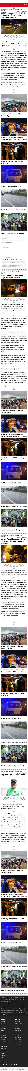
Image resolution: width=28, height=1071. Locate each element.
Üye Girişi (3, 1021)
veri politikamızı (15, 1069)
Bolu (2, 273)
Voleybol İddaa (18, 1030)
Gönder (14, 262)
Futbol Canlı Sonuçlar (5, 1041)
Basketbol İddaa (18, 1023)
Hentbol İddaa (18, 1026)
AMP (2, 1057)
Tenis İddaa (3, 1053)
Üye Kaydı (3, 1023)
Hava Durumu (18, 1037)
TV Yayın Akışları (19, 1044)
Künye (2, 1026)
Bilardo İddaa (17, 1028)
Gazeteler (17, 1035)
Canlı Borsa (3, 1035)
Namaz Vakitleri (18, 1041)
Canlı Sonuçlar (4, 1037)
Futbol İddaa (17, 1021)
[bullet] (13, 260)
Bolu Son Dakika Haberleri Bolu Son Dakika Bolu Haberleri (11, 10)
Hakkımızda (3, 1028)
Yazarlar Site (3, 1051)
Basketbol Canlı (4, 1055)
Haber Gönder (18, 1039)
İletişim (2, 1030)
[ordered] (11, 260)
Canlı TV (3, 1039)
